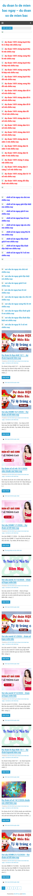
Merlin (24, 894)
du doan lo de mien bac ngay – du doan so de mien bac (16, 11)
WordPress (17, 894)
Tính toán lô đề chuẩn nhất (12, 382)
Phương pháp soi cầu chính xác (13, 550)
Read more (6, 377)
